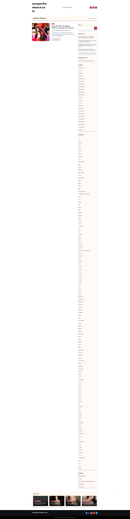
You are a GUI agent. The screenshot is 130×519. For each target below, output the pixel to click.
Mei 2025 (80, 102)
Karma (80, 290)
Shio (79, 409)
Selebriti (80, 401)
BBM (79, 164)
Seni (79, 403)
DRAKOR (80, 212)
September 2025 (82, 92)
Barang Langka (81, 161)
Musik (80, 344)
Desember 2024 (82, 116)
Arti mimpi (81, 156)
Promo (80, 382)
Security (80, 395)
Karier (80, 288)
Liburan (80, 323)
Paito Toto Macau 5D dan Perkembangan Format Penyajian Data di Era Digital (86, 37)
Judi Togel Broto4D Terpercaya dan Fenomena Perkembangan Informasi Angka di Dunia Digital (88, 45)
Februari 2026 (81, 78)
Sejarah (80, 398)
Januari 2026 (81, 81)
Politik (80, 377)
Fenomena (81, 226)
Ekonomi (80, 215)
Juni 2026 (81, 73)
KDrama (80, 293)
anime (80, 150)
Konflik (80, 309)
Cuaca (80, 196)
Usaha (80, 460)
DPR (79, 210)
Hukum (80, 258)
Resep (80, 393)
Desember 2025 (82, 84)
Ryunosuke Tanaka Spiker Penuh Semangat (87, 53)
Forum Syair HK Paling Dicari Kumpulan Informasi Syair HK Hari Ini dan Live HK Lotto (87, 50)
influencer (81, 269)
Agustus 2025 (81, 94)
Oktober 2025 (81, 89)
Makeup (80, 328)
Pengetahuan (81, 368)
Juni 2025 (81, 100)
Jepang (80, 282)
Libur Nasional (81, 320)
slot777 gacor (81, 486)
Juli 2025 (80, 97)
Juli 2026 (80, 70)
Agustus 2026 (81, 67)
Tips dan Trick (81, 441)
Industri (80, 266)
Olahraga (80, 352)
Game (80, 239)
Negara (80, 347)
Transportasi (81, 452)
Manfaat (80, 331)
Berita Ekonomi (81, 177)
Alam (80, 145)
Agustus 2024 (81, 127)
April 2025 (81, 105)
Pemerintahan (81, 360)
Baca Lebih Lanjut (56, 39)
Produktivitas (81, 379)
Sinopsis (80, 414)
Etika (79, 218)
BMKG (80, 183)
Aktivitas (80, 142)
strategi (80, 428)
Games (80, 242)
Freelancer (81, 234)
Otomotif (80, 358)
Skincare (80, 417)
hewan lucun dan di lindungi (84, 250)
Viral (79, 463)
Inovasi (80, 272)
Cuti (79, 199)
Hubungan (81, 255)
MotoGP (80, 342)
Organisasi (81, 355)
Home (63, 7)
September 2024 (82, 124)
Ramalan (80, 390)
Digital (80, 207)
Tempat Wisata (81, 433)
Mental (80, 339)
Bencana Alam (81, 172)
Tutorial (80, 455)
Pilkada (80, 374)
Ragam (80, 387)
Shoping (80, 412)
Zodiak (80, 468)
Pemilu (80, 363)
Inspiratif (80, 277)
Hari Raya (80, 247)
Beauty (80, 167)
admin (54, 30)
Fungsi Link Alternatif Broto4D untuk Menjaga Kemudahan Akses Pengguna (88, 41)
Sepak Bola (81, 406)
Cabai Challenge (82, 191)
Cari (80, 24)
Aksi (79, 140)
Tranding (80, 449)
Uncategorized (81, 457)
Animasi (80, 148)
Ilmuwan (80, 261)
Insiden (80, 274)
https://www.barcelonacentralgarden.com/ (87, 481)
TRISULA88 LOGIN (82, 476)
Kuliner (80, 315)
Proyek (80, 385)
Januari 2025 (81, 113)
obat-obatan (81, 350)
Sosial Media (81, 422)
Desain (80, 202)
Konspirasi (81, 312)
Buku (80, 188)
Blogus (68, 517)
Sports (80, 425)
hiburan (80, 253)
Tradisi (80, 444)
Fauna (80, 223)
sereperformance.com (39, 7)
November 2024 (82, 119)
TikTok (80, 436)
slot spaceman (81, 484)
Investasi (80, 280)
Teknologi (80, 430)
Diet (79, 204)
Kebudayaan (81, 301)
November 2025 (82, 86)
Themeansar (73, 517)
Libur (80, 317)
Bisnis (80, 180)
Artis (53, 23)
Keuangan (81, 307)
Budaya (80, 185)
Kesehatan (81, 304)
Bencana (80, 169)
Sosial (80, 420)
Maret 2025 (81, 108)
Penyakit (80, 371)
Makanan (80, 325)
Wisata (80, 465)
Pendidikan (81, 366)
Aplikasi (80, 153)
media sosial (81, 333)
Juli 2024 (80, 129)
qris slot (80, 478)
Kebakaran (81, 296)
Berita (80, 175)
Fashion (80, 220)
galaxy (80, 237)
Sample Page (69, 7)
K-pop (80, 285)
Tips (79, 438)
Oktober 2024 (81, 121)
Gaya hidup (81, 245)
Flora (79, 231)
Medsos (80, 336)
